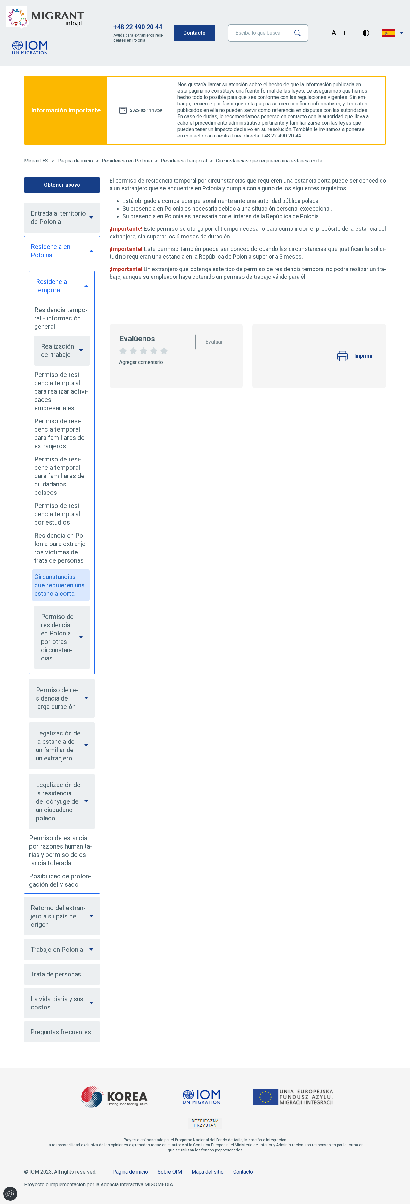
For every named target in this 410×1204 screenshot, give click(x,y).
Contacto (194, 33)
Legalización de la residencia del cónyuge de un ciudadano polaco (58, 801)
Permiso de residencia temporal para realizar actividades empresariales (61, 391)
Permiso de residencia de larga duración (57, 698)
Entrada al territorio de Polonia (58, 218)
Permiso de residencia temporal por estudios (57, 514)
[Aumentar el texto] (344, 33)
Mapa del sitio (208, 1172)
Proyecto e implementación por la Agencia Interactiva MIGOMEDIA (98, 1185)
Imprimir (364, 356)
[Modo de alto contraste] (366, 33)
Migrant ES (36, 161)
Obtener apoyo (62, 185)
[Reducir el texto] (323, 33)
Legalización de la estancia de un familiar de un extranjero (58, 745)
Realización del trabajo (57, 351)
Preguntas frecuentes (60, 1032)
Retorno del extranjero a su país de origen (58, 916)
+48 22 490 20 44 (137, 27)
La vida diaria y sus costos (57, 1003)
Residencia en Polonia (127, 161)
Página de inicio (75, 161)
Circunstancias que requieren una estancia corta (269, 161)
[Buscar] (300, 33)
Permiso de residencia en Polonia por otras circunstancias (57, 637)
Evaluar (214, 339)
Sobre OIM (170, 1172)
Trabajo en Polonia (57, 949)
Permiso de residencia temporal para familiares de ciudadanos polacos (59, 475)
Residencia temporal (184, 161)
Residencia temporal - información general (61, 318)
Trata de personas (55, 974)
